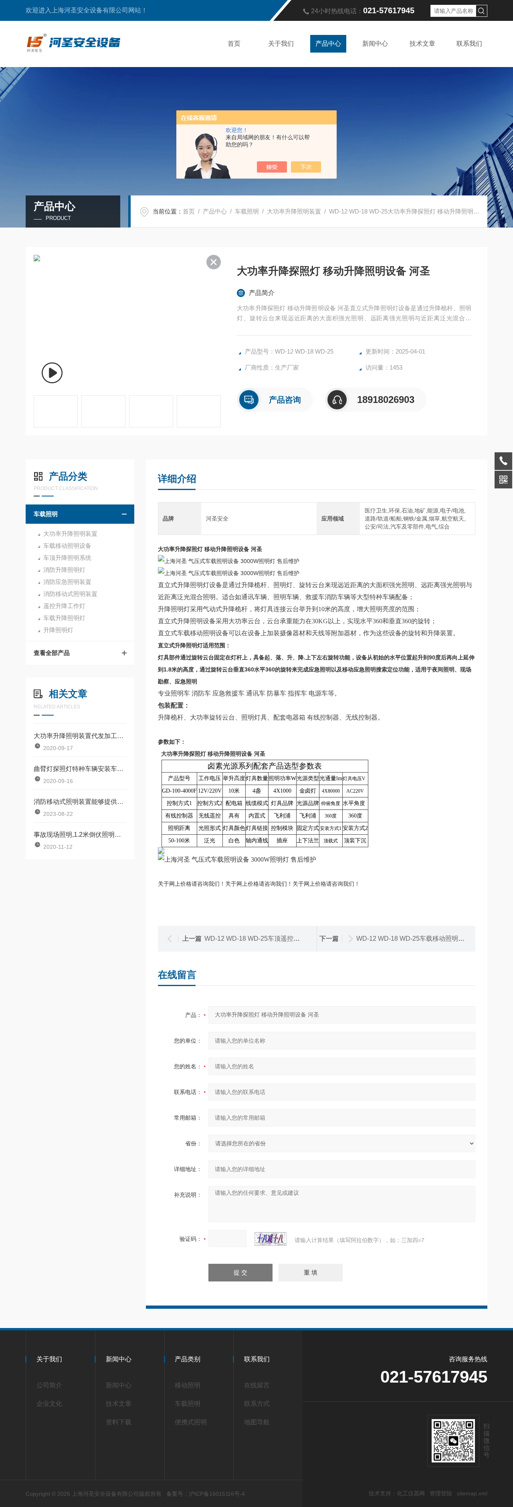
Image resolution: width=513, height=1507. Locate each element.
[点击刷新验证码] (270, 1239)
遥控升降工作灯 (64, 605)
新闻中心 (375, 43)
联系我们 (469, 43)
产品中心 (328, 43)
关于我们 (281, 43)
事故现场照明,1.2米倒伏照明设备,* (80, 834)
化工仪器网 (411, 1493)
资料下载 (118, 1422)
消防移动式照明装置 (70, 593)
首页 (234, 43)
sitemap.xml (472, 1493)
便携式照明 (191, 1422)
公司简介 (49, 1385)
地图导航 (257, 1422)
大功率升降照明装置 (294, 211)
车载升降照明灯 (64, 617)
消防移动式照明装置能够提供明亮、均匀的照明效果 (80, 801)
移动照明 (187, 1385)
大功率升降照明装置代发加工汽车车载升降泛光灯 (80, 735)
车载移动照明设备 (67, 545)
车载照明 (247, 211)
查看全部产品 (52, 652)
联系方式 (257, 1403)
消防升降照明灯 (64, 569)
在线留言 (257, 1385)
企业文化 (49, 1403)
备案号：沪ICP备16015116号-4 (205, 1494)
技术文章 (422, 43)
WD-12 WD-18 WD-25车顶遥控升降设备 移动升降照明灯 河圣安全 (298, 938)
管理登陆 (441, 1493)
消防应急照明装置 (67, 581)
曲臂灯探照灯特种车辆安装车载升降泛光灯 (80, 768)
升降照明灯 (58, 629)
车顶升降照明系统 (67, 557)
